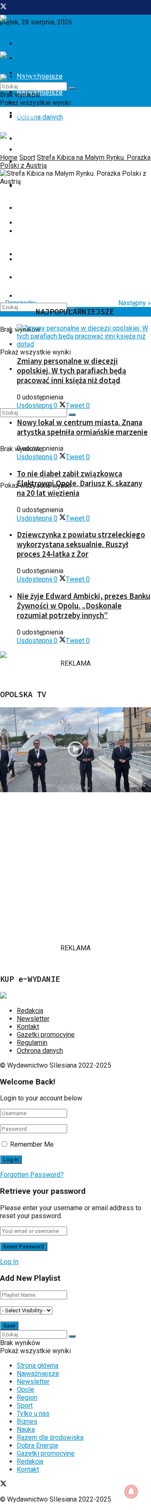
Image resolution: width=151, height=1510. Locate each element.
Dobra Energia (39, 254)
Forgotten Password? (32, 1175)
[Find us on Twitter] (3, 7)
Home (9, 157)
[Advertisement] (75, 868)
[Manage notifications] (131, 1491)
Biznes (27, 208)
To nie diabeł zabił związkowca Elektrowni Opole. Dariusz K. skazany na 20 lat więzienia (79, 483)
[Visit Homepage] (21, 33)
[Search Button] (72, 414)
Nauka (26, 231)
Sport (27, 157)
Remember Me (32, 1144)
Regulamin (32, 1043)
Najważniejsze (38, 1374)
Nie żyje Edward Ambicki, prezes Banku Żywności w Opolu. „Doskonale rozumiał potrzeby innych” (83, 605)
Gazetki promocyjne (46, 1035)
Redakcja (30, 1011)
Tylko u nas (33, 1413)
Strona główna (37, 1366)
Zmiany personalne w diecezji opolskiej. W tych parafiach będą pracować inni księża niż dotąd (71, 370)
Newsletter (33, 1019)
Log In (9, 1262)
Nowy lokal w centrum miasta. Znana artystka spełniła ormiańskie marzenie (82, 427)
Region (28, 138)
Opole (26, 115)
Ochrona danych (40, 117)
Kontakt (28, 1027)
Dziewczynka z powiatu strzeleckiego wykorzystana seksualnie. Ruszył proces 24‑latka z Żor (81, 544)
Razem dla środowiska (50, 1437)
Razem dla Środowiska (53, 277)
